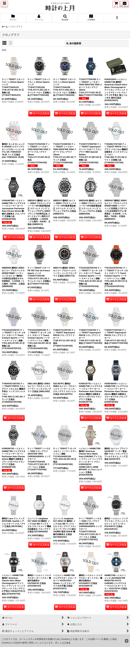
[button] (4, 4)
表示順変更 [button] (75, 43)
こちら (67, 642)
